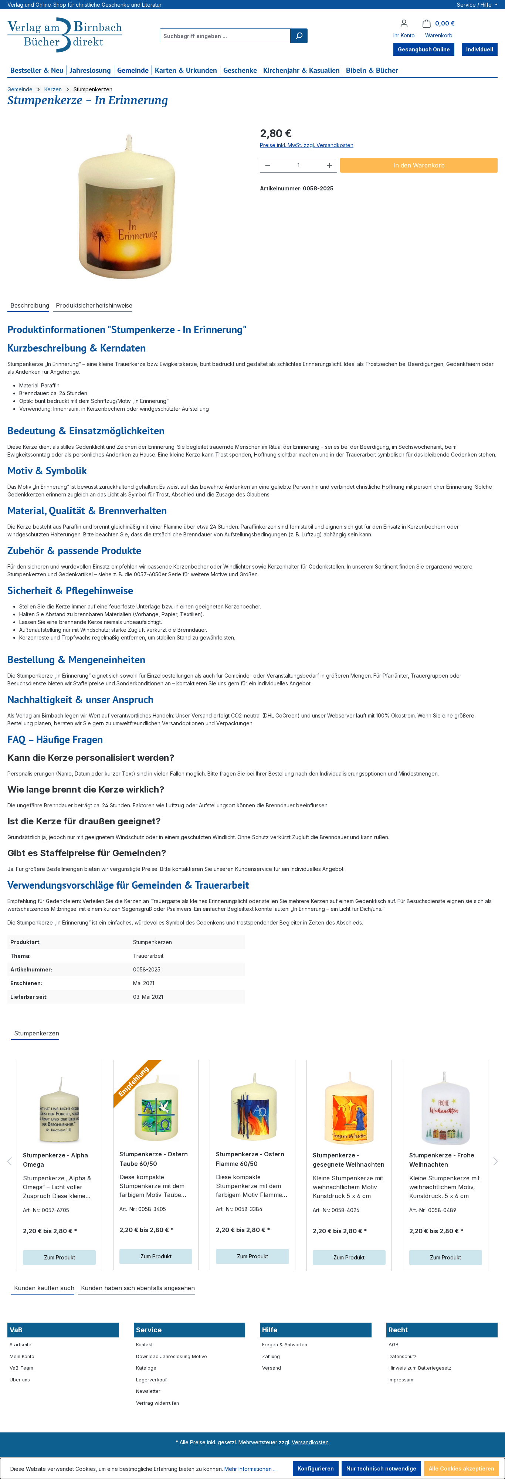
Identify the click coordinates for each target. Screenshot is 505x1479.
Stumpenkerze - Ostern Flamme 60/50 (250, 1158)
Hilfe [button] (269, 1330)
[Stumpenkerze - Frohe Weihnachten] (445, 1108)
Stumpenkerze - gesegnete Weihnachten (348, 1159)
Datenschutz (403, 1356)
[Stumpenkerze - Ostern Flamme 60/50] (252, 1107)
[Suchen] (298, 36)
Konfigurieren (316, 1468)
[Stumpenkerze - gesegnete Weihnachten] (349, 1108)
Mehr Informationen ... (250, 1469)
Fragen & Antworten (284, 1344)
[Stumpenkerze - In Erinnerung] (126, 205)
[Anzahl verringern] (267, 165)
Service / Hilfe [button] (475, 4)
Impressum (401, 1380)
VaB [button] (16, 1330)
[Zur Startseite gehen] (64, 35)
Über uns (20, 1380)
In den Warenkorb (419, 165)
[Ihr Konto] (404, 23)
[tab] (28, 305)
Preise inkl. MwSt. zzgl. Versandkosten (306, 145)
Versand (271, 1368)
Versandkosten (310, 1442)
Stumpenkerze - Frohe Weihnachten (441, 1159)
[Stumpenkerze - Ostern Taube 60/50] (155, 1107)
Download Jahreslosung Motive (171, 1356)
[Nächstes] (495, 1161)
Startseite (20, 1344)
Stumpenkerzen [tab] (36, 1033)
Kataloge (146, 1368)
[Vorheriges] (9, 1161)
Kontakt (144, 1344)
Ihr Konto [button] (404, 35)
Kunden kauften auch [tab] (44, 1288)
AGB (394, 1344)
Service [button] (149, 1330)
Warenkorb (439, 35)
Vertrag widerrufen (157, 1403)
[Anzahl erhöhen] (330, 165)
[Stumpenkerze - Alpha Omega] (59, 1108)
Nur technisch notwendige (381, 1468)
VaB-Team (21, 1368)
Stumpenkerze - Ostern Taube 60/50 (153, 1158)
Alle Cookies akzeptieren (461, 1468)
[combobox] (225, 36)
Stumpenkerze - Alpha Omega (55, 1159)
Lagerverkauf (151, 1380)
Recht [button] (398, 1330)
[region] (126, 205)
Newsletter (148, 1391)
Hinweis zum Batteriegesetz (420, 1368)
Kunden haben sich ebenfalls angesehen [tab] (138, 1288)
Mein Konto (22, 1356)
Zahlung (271, 1356)
